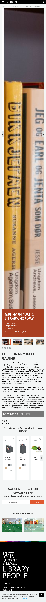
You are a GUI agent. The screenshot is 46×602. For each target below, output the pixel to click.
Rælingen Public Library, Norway (28, 6)
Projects (11, 6)
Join (37, 502)
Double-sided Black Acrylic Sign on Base (19, 332)
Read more (24, 598)
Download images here (17, 414)
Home (4, 6)
